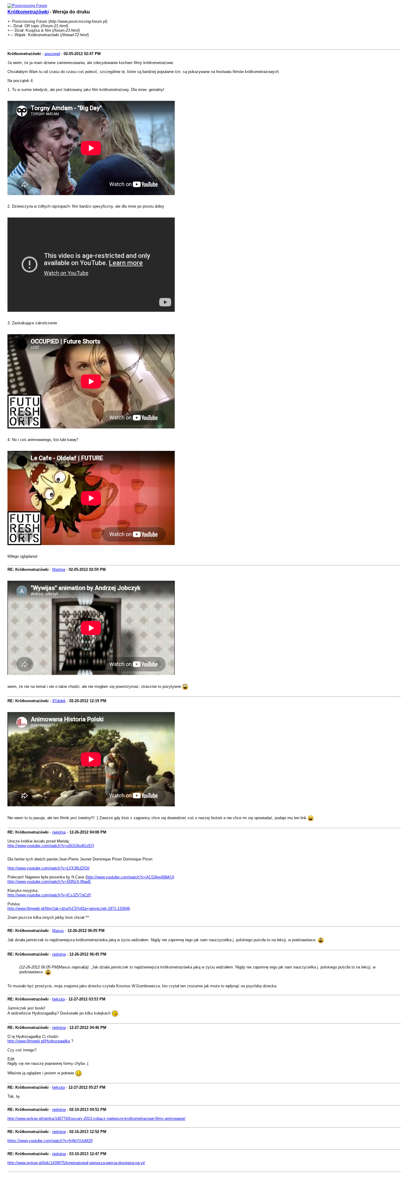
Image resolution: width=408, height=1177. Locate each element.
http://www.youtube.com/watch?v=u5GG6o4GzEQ (50, 845)
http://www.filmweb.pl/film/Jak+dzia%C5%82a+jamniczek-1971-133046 (68, 908)
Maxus (58, 930)
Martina (58, 569)
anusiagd (52, 53)
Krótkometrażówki (28, 11)
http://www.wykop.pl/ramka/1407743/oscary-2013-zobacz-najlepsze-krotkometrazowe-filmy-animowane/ (96, 1118)
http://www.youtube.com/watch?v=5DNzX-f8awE (49, 881)
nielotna (59, 832)
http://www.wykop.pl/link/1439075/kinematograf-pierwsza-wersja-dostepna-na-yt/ (76, 1163)
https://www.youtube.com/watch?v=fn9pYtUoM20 (50, 1140)
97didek (59, 701)
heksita (58, 999)
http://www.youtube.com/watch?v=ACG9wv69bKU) (130, 877)
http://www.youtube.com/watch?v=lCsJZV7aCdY (49, 895)
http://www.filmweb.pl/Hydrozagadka (38, 1041)
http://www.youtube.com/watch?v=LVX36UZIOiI (48, 868)
